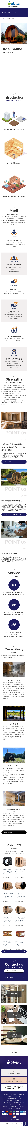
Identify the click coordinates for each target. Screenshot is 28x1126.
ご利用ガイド (10, 1108)
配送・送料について (18, 1100)
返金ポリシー (5, 1106)
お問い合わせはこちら (11, 971)
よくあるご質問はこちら (10, 977)
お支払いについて (7, 1102)
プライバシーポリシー (11, 1104)
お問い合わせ (14, 1106)
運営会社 (18, 1108)
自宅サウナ (6, 1094)
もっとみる (6, 951)
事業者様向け (21, 1094)
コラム (20, 1098)
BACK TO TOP (14, 1052)
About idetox (22, 1106)
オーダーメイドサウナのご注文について (13, 515)
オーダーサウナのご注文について (14, 1096)
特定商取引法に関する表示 (19, 1102)
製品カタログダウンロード (10, 462)
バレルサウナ (13, 1094)
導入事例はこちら (8, 832)
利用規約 (19, 1104)
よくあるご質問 (9, 1100)
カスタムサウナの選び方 (11, 1098)
